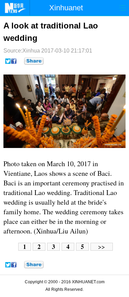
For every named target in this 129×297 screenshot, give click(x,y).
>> (101, 247)
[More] (34, 61)
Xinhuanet (66, 7)
